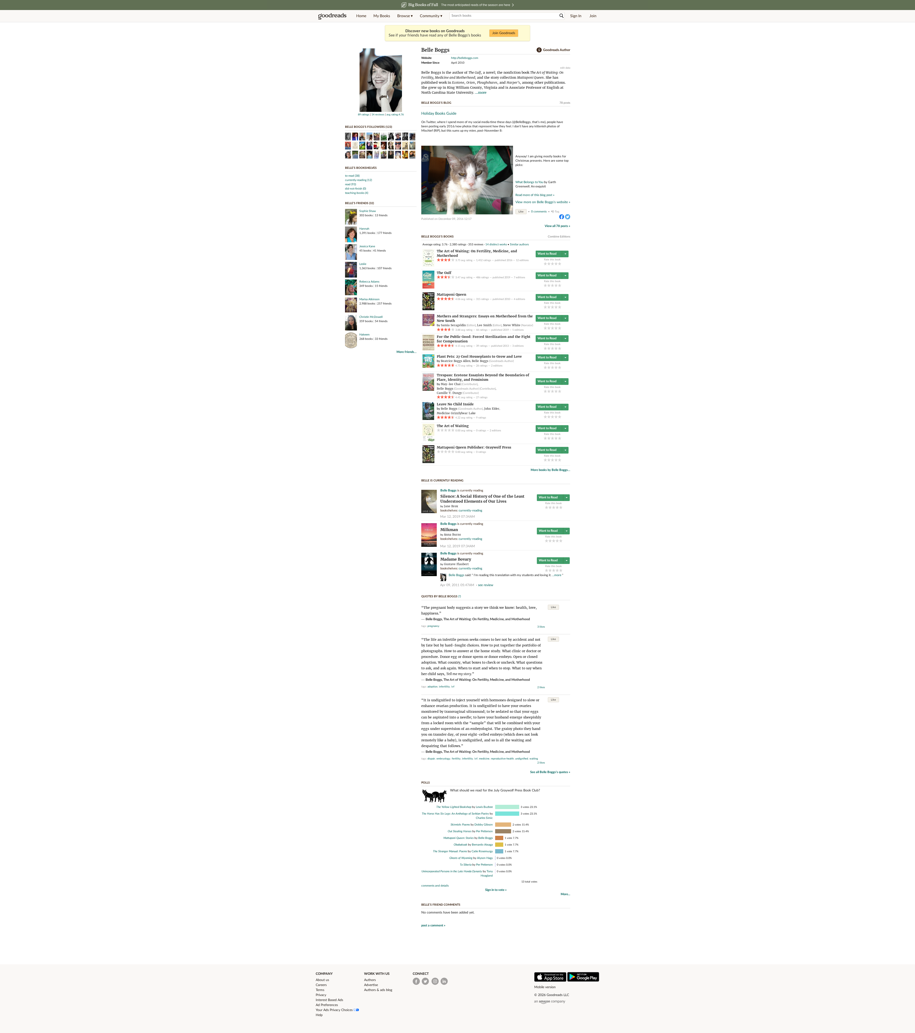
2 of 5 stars (549, 263)
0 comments (539, 211)
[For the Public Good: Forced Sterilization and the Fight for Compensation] (428, 349)
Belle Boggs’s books (437, 236)
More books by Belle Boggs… (550, 470)
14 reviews (377, 114)
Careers (321, 985)
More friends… (406, 352)
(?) (459, 596)
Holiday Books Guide (438, 113)
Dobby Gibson (483, 824)
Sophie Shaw (367, 211)
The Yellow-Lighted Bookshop (453, 807)
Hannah (364, 228)
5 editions (518, 330)
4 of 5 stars (556, 263)
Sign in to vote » (496, 890)
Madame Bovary (455, 559)
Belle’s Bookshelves (361, 167)
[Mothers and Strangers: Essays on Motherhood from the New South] (428, 325)
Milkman (449, 529)
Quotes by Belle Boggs (439, 596)
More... (565, 894)
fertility (456, 758)
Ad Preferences (327, 1005)
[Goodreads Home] (332, 16)
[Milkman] (429, 545)
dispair (431, 758)
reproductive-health (502, 758)
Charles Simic (484, 817)
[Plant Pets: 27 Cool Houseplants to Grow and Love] (428, 366)
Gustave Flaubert (456, 564)
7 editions (519, 277)
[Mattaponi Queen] (428, 309)
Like (521, 211)
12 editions (522, 260)
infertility (444, 686)
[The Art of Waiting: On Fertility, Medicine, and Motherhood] (428, 265)
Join (593, 16)
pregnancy (433, 626)
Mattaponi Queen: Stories (458, 838)
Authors (370, 980)
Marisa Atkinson (369, 299)
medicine (484, 758)
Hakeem (364, 334)
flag (557, 211)
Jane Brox (451, 506)
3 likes (541, 626)
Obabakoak (460, 844)
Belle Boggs (448, 490)
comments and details (435, 885)
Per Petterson (484, 831)
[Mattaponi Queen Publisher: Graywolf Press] (428, 462)
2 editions (497, 365)
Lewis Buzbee (484, 807)
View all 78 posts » (557, 226)
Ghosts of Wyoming (461, 858)
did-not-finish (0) (355, 188)
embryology (443, 758)
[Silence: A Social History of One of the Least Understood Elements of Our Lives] (429, 512)
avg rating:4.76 (395, 114)
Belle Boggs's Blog (436, 102)
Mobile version (545, 987)
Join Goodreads (503, 33)
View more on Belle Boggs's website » (542, 202)
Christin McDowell (371, 316)
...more (481, 92)
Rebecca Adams (369, 281)
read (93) (350, 184)
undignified (521, 758)
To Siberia (466, 864)
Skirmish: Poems (460, 824)
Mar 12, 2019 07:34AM (457, 516)
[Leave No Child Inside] (428, 419)
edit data (565, 68)
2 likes (541, 687)
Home (361, 16)
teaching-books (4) (356, 192)
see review (485, 585)
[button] (405, 16)
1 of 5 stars (545, 263)
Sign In (575, 16)
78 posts (564, 102)
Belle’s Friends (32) (359, 203)
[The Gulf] (428, 287)
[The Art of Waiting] (428, 440)
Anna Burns (452, 534)
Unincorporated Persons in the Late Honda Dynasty (452, 871)
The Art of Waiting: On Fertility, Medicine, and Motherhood (486, 619)
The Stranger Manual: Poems (450, 851)
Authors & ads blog (378, 990)
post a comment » (433, 925)
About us (322, 980)
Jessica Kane (367, 246)
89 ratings (363, 114)
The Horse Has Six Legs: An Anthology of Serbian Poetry (455, 813)
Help (319, 1015)
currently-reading (470, 510)
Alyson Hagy (485, 858)
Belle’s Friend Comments (440, 904)
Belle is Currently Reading (442, 480)
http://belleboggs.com (464, 58)
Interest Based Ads (329, 1000)
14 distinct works (496, 244)
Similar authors (519, 244)
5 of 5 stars (559, 263)
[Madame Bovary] (429, 575)
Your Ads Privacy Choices (335, 1010)
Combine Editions (559, 236)
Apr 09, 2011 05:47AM (457, 585)
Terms (320, 990)
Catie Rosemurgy (482, 851)
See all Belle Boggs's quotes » (550, 772)
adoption (432, 686)
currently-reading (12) (358, 180)
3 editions (518, 346)
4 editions (519, 299)
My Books (381, 16)
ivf (452, 686)
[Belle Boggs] (381, 110)
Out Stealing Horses (460, 831)
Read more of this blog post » (534, 195)
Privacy (321, 995)
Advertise (371, 985)
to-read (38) (352, 175)
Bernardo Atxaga (482, 844)
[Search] (561, 16)
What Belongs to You (529, 182)
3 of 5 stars (552, 263)
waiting (533, 758)
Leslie (362, 264)
